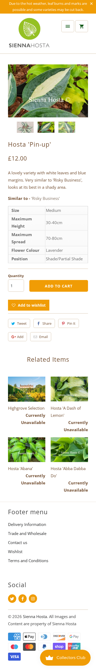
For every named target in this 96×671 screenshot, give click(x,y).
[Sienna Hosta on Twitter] (12, 598)
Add (20, 336)
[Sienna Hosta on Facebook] (22, 598)
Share (46, 323)
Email (43, 336)
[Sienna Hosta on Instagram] (33, 598)
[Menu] (67, 26)
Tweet (22, 323)
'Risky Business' (45, 198)
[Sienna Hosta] (29, 35)
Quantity (16, 275)
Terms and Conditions (28, 560)
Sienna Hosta (35, 616)
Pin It (71, 323)
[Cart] (81, 26)
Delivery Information (27, 524)
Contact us (17, 542)
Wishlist (15, 551)
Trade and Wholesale (27, 533)
